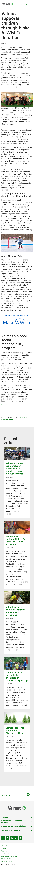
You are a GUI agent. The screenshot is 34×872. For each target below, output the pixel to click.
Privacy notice (6, 858)
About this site (6, 846)
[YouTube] (20, 838)
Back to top (28, 796)
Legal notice (5, 851)
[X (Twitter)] (12, 838)
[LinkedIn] (16, 838)
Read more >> (7, 405)
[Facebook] (3, 838)
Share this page (6, 795)
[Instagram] (7, 838)
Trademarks (5, 853)
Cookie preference (7, 861)
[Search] (26, 4)
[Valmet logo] (8, 4)
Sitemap (4, 848)
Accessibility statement (9, 856)
